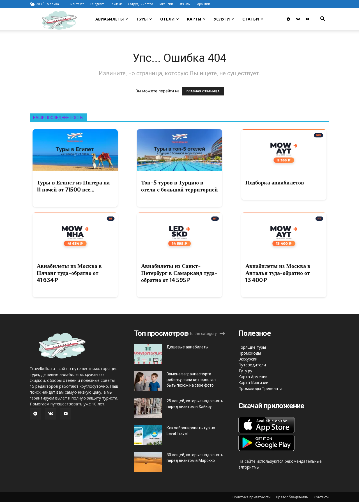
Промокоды (249, 353)
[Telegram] (288, 19)
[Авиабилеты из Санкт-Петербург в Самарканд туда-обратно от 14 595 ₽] (179, 234)
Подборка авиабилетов (274, 182)
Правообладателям (292, 497)
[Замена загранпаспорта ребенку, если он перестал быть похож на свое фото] (148, 381)
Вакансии (165, 4)
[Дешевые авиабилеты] (148, 354)
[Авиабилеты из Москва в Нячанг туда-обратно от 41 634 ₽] (75, 234)
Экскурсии (247, 359)
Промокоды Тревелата (260, 388)
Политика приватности (252, 497)
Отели (167, 19)
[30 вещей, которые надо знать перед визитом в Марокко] (148, 462)
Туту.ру (245, 370)
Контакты (321, 497)
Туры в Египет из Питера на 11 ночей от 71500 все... (73, 186)
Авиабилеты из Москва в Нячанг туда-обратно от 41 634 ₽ (69, 273)
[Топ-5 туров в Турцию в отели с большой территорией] (179, 150)
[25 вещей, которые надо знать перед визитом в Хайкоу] (148, 408)
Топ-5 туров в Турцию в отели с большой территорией (179, 186)
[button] (322, 19)
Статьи (250, 19)
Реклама (116, 4)
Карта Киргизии (253, 382)
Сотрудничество (140, 4)
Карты (194, 19)
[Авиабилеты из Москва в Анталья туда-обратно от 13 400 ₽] (283, 234)
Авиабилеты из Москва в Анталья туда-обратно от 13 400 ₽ (277, 273)
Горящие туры (252, 347)
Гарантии (203, 4)
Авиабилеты (109, 19)
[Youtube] (307, 19)
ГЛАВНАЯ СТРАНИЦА (203, 91)
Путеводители (252, 365)
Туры (142, 19)
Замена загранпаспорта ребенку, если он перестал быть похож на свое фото (191, 379)
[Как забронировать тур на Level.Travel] (148, 435)
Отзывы (184, 4)
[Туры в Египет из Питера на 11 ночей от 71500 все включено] (75, 150)
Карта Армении (253, 376)
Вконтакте (76, 4)
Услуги (222, 19)
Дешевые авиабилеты (187, 347)
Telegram (97, 4)
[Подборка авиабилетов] (283, 150)
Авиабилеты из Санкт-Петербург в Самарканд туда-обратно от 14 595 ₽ (179, 273)
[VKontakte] (298, 19)
